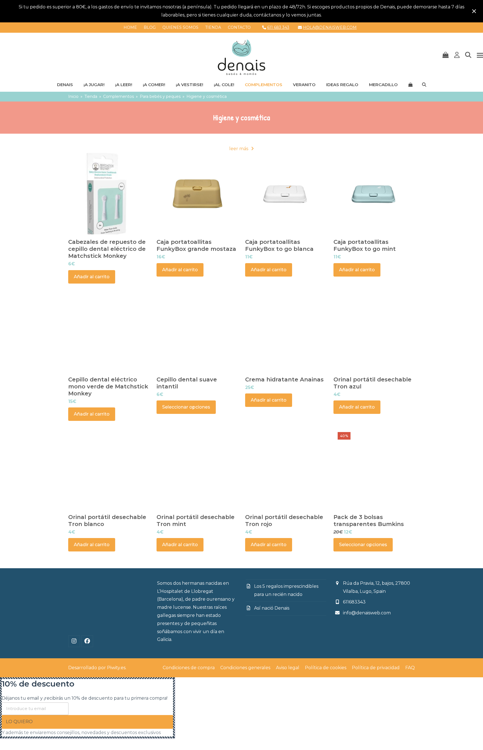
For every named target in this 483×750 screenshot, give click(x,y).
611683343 (354, 602)
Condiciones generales (245, 667)
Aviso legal (287, 667)
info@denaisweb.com (367, 612)
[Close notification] (474, 11)
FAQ (410, 667)
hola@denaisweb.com (330, 27)
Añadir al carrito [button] (92, 276)
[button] (445, 55)
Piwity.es (116, 667)
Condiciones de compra (189, 667)
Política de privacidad (376, 667)
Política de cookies (325, 667)
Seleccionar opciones (186, 407)
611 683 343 (278, 27)
